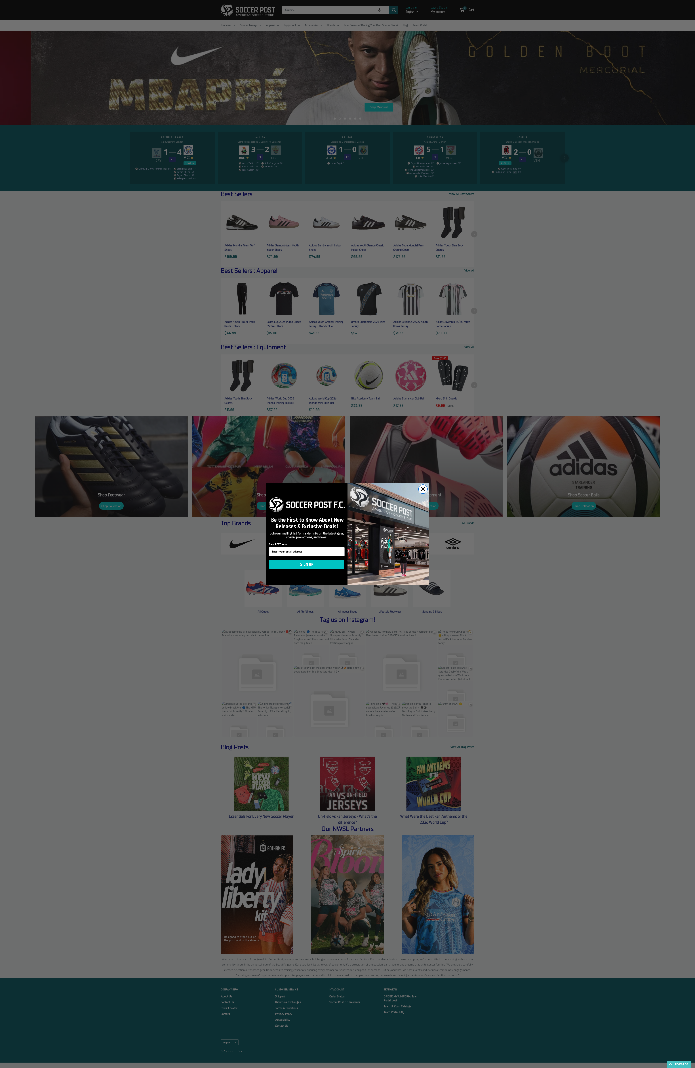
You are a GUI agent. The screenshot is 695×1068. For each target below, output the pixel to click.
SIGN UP (306, 564)
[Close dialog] (422, 489)
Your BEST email (278, 544)
